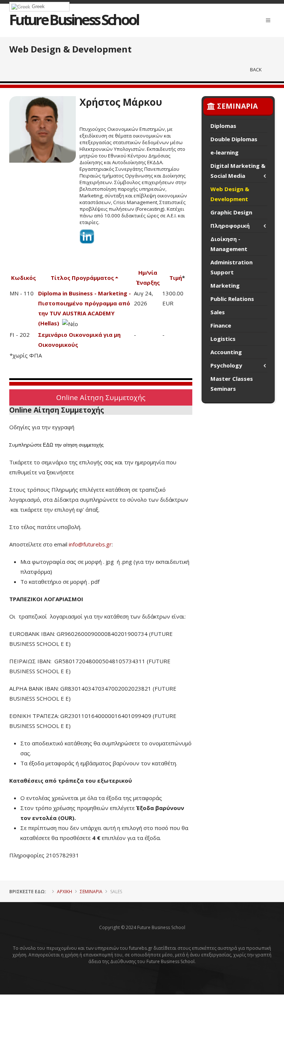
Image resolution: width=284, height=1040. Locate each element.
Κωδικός (23, 277)
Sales (217, 312)
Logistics (223, 338)
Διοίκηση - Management (228, 244)
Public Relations (232, 298)
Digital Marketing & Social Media (238, 170)
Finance (220, 325)
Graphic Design (231, 212)
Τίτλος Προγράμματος (82, 277)
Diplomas (223, 125)
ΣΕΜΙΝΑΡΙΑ (91, 891)
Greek (37, 6)
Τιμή (175, 277)
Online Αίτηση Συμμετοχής (100, 397)
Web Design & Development (229, 194)
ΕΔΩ (48, 445)
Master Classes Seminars (231, 383)
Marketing (225, 285)
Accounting (226, 352)
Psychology (226, 365)
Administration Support (231, 267)
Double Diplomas (233, 139)
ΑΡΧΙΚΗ (64, 891)
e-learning (224, 152)
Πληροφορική (230, 225)
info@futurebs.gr (90, 544)
